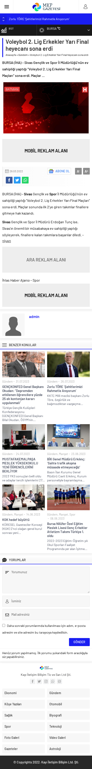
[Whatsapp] (52, 681)
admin (34, 316)
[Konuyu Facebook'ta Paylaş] (9, 180)
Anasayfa (11, 54)
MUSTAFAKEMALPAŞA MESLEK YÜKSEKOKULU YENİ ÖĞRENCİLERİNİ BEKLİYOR (20, 465)
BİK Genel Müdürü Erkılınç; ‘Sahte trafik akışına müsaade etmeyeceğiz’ (66, 463)
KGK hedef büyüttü (15, 520)
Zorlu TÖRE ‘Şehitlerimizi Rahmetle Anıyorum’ (39, 19)
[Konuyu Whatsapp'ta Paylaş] (25, 180)
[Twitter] (39, 681)
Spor (72, 514)
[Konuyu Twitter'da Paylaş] (17, 180)
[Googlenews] (59, 681)
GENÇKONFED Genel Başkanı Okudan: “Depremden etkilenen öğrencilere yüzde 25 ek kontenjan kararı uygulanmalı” (23, 395)
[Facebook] (32, 681)
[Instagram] (46, 681)
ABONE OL (62, 171)
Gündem (23, 54)
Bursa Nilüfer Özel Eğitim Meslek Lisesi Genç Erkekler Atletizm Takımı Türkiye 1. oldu (67, 530)
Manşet (63, 454)
